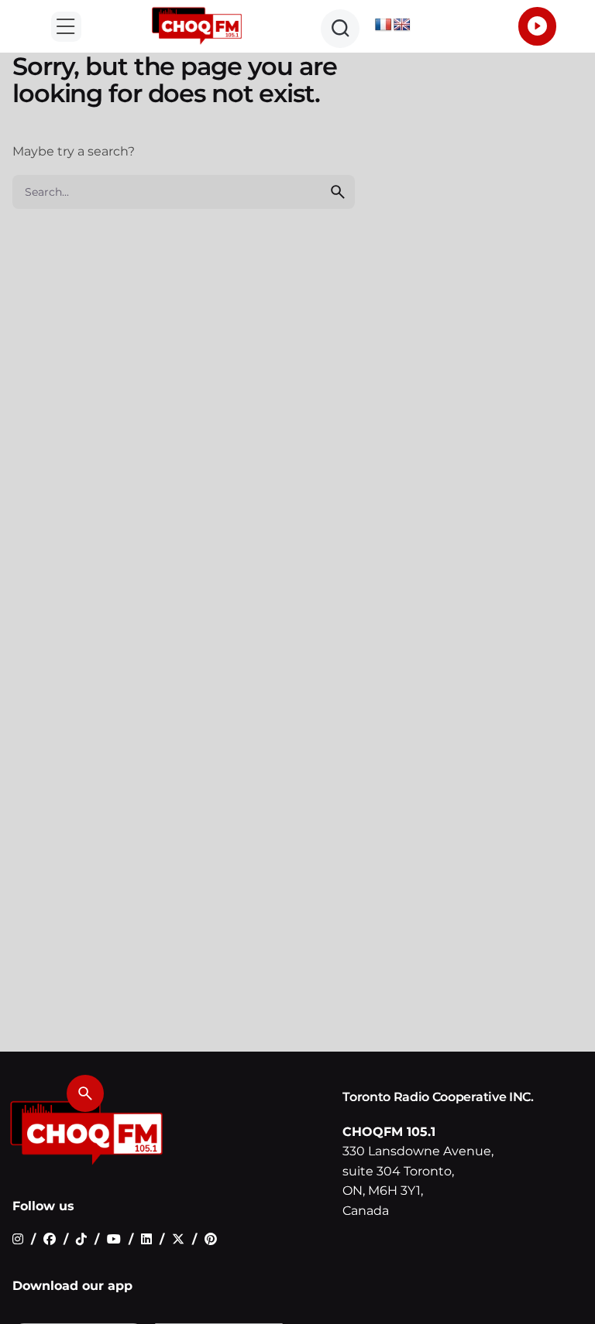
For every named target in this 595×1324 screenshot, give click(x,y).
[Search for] (183, 192)
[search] (338, 192)
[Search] (85, 1093)
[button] (66, 27)
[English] (402, 25)
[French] (383, 25)
